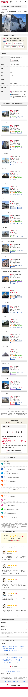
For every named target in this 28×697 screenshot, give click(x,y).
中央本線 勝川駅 (14, 94)
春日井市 (9, 43)
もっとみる (14, 489)
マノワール (4, 662)
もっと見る (14, 615)
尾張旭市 (22, 646)
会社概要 (23, 681)
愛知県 (3, 643)
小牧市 (7, 46)
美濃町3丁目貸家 (5, 660)
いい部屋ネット (4, 671)
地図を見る (15, 60)
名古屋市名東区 (19, 648)
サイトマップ (3, 681)
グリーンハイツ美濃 (15, 660)
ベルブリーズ (17, 659)
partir (23, 662)
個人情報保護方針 (16, 681)
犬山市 (3, 648)
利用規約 (9, 681)
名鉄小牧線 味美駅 (15, 91)
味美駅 (14, 46)
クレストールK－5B (6, 657)
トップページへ (14, 666)
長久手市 (11, 650)
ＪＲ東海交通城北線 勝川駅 (17, 96)
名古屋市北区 (5, 650)
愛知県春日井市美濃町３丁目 (16, 57)
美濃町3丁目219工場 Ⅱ (7, 659)
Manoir (18, 662)
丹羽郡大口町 (17, 650)
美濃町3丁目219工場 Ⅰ (17, 657)
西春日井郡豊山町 (10, 648)
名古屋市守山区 (19, 43)
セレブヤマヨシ (12, 662)
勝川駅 (22, 46)
